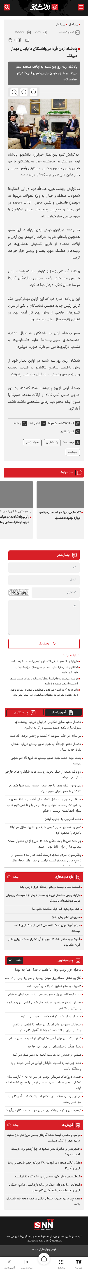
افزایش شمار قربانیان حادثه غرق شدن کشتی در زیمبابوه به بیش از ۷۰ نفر (44, 1005)
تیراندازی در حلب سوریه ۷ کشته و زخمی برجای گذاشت (45, 736)
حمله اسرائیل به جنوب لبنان (63, 819)
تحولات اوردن (32, 442)
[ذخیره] (18, 39)
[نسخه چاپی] (10, 39)
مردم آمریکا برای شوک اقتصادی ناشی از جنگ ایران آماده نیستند (47, 928)
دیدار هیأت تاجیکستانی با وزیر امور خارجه (54, 1047)
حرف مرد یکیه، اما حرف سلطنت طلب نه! (56, 909)
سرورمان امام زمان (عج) (66, 917)
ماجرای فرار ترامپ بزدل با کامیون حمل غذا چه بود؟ (48, 970)
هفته (18, 960)
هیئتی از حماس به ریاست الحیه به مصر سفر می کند (46, 1055)
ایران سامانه (37, 1249)
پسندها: (17, 423)
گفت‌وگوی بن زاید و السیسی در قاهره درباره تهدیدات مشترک (60, 515)
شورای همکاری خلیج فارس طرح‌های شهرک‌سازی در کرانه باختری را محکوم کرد (45, 830)
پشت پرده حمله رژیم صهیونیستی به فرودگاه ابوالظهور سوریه (46, 761)
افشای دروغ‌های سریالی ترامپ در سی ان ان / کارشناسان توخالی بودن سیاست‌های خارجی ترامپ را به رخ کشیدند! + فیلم (43, 1082)
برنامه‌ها (61, 1268)
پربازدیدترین (26, 1268)
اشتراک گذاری (67, 431)
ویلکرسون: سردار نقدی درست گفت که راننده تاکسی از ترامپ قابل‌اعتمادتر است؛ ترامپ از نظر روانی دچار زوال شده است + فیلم (46, 860)
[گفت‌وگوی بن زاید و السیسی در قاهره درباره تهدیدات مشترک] (60, 494)
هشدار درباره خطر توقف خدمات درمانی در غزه (51, 1017)
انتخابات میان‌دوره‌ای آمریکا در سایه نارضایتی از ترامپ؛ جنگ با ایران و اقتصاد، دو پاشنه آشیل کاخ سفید (46, 1027)
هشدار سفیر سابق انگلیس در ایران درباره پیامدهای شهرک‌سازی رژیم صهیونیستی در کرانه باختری (48, 725)
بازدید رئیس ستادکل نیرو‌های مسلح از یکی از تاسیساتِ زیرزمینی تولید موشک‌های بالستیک (43, 898)
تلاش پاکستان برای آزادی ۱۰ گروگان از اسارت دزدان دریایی (44, 1039)
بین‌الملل (73, 24)
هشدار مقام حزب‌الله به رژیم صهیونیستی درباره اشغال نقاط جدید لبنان (46, 747)
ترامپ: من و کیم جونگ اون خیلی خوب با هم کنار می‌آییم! (43, 1110)
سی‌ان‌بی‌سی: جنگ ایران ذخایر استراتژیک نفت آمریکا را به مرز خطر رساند (44, 1099)
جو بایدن (72, 452)
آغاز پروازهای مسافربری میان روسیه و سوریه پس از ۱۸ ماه (43, 978)
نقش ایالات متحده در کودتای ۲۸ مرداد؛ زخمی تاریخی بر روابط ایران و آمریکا (43, 1165)
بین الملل (60, 24)
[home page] (44, 1259)
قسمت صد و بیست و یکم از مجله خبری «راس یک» (49, 887)
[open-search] (7, 7)
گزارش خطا (35, 423)
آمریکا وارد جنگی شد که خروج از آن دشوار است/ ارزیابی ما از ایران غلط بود (44, 942)
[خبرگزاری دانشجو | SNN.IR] (44, 7)
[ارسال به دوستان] (27, 39)
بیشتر (13, 877)
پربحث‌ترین (21, 713)
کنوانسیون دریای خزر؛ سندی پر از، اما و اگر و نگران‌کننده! (47, 1176)
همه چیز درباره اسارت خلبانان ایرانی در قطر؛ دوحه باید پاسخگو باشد (46, 1066)
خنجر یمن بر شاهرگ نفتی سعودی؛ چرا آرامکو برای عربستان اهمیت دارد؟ (45, 1151)
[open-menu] (81, 7)
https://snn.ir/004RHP (61, 423)
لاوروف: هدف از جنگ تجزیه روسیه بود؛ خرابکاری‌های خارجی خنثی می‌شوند (43, 775)
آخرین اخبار (59, 713)
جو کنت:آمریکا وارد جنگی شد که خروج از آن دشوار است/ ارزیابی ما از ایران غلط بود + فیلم (44, 844)
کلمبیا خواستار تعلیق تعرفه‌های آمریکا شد (54, 986)
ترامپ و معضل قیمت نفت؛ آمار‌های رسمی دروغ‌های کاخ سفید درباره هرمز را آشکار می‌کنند (43, 1138)
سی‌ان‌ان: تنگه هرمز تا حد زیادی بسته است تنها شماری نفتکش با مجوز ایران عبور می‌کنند (45, 788)
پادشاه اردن (52, 442)
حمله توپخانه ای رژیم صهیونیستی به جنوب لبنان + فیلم (44, 994)
